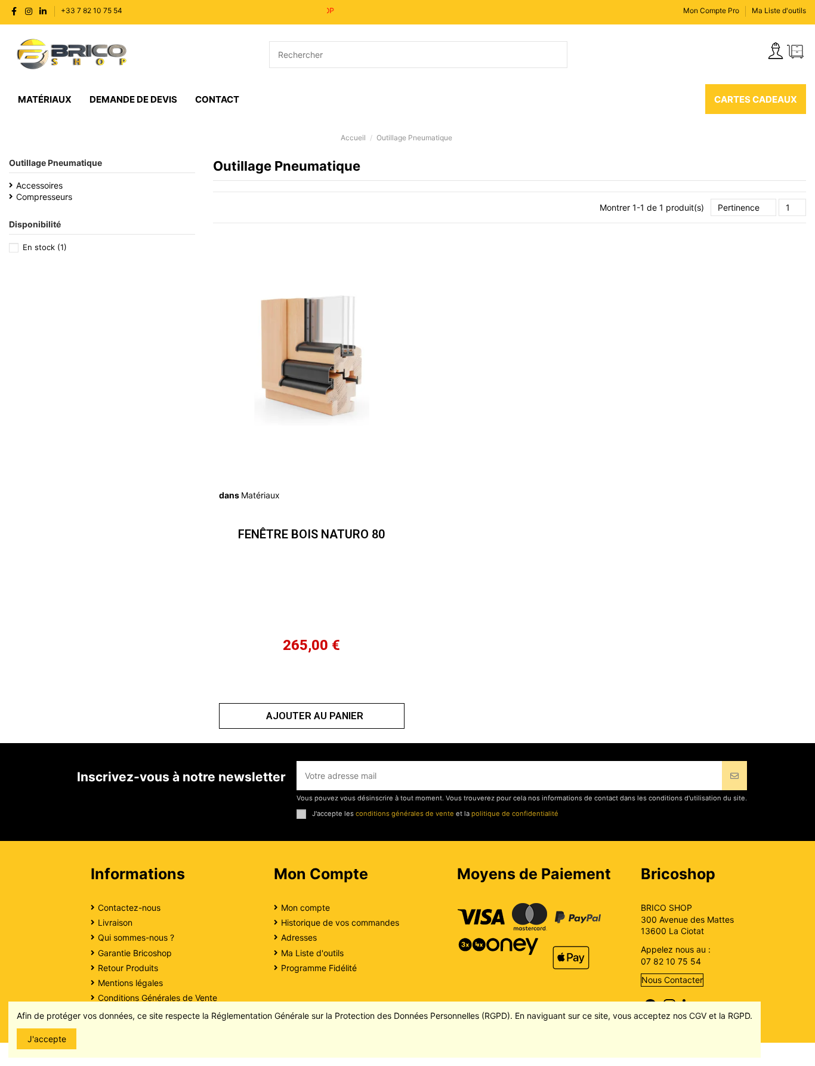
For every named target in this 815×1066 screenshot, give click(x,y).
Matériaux (260, 495)
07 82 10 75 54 (671, 961)
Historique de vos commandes (340, 922)
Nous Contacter (672, 980)
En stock (45, 247)
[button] (312, 716)
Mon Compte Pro (711, 10)
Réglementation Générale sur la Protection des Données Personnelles (345, 1015)
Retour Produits (128, 968)
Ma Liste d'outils (779, 10)
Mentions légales (130, 983)
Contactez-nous (129, 907)
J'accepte (46, 1039)
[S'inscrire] (734, 775)
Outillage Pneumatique (55, 163)
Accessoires (39, 185)
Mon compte (305, 907)
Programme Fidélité (319, 968)
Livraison (115, 922)
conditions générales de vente (405, 813)
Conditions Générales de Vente (157, 998)
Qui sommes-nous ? (136, 937)
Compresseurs (44, 197)
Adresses (299, 937)
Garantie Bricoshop (135, 953)
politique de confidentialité (514, 813)
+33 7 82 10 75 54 (91, 10)
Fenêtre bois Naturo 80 (311, 534)
